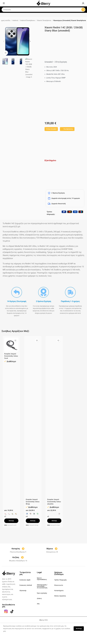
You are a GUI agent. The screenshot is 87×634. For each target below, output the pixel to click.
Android (15, 20)
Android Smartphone (27, 20)
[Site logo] (43, 3)
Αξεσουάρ (23, 590)
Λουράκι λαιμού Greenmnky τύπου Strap (32, 501)
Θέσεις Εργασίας (60, 596)
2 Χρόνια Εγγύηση (58, 193)
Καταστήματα (58, 590)
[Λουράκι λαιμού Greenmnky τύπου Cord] (11, 345)
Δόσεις (39, 598)
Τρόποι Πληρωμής (60, 580)
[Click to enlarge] (5, 52)
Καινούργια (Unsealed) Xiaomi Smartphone (69, 20)
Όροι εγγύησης (42, 593)
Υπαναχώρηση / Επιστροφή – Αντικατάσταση (42, 586)
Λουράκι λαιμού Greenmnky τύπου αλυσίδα (54, 501)
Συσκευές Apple (25, 580)
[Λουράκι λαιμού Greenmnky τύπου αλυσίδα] (54, 417)
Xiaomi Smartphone (44, 20)
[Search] (83, 9)
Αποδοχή (79, 628)
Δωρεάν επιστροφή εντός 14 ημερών (65, 198)
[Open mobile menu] (4, 3)
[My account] (83, 3)
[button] (4, 41)
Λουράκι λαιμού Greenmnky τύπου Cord (11, 356)
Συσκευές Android (26, 585)
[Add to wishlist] (15, 340)
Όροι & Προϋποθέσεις (42, 578)
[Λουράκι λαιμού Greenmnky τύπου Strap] (33, 417)
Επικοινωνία (58, 585)
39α (38, 604)
